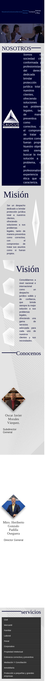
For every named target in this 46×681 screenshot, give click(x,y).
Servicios (19, 12)
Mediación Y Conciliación (15, 662)
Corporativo (9, 646)
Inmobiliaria (9, 668)
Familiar (7, 630)
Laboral (7, 636)
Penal (6, 641)
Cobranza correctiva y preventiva (18, 657)
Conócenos (12, 12)
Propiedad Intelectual (13, 652)
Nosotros (5, 12)
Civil (6, 620)
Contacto (32, 12)
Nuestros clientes (26, 12)
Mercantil (8, 625)
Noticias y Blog (38, 12)
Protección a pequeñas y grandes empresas (19, 674)
